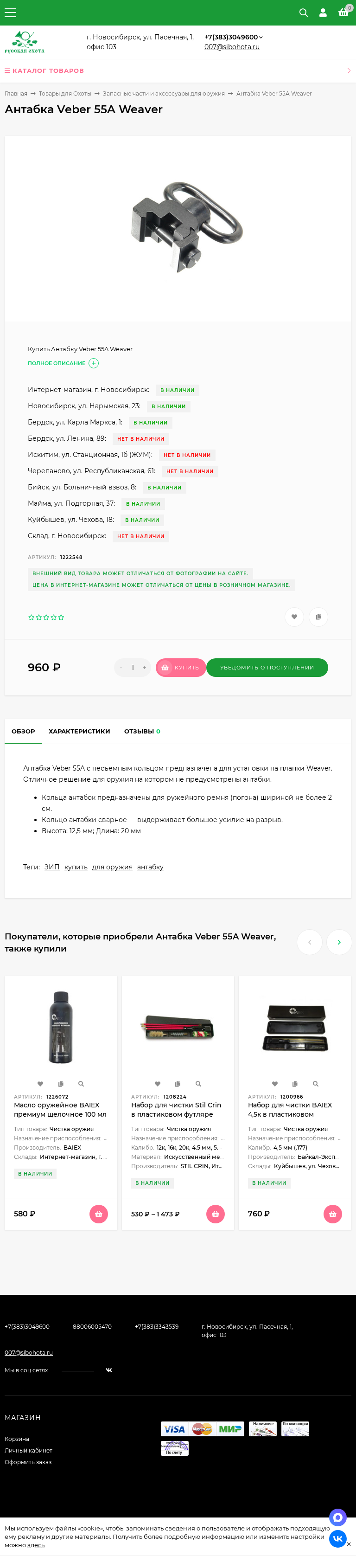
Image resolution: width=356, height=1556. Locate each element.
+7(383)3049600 (231, 37)
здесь (35, 1545)
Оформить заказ (28, 1462)
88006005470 (92, 1326)
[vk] (109, 1370)
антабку (150, 867)
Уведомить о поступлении (267, 667)
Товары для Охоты (65, 93)
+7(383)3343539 (156, 1326)
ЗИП (52, 867)
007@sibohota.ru (232, 47)
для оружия (112, 867)
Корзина (17, 1438)
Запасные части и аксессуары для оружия (164, 93)
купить (76, 867)
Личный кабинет (28, 1450)
